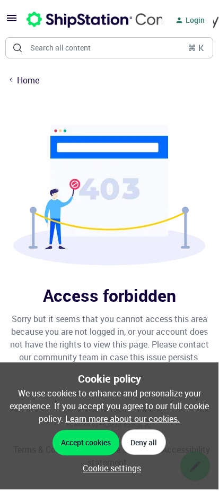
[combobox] (109, 47)
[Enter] (17, 47)
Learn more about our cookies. (122, 419)
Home (28, 80)
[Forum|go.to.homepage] (88, 20)
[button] (11, 21)
